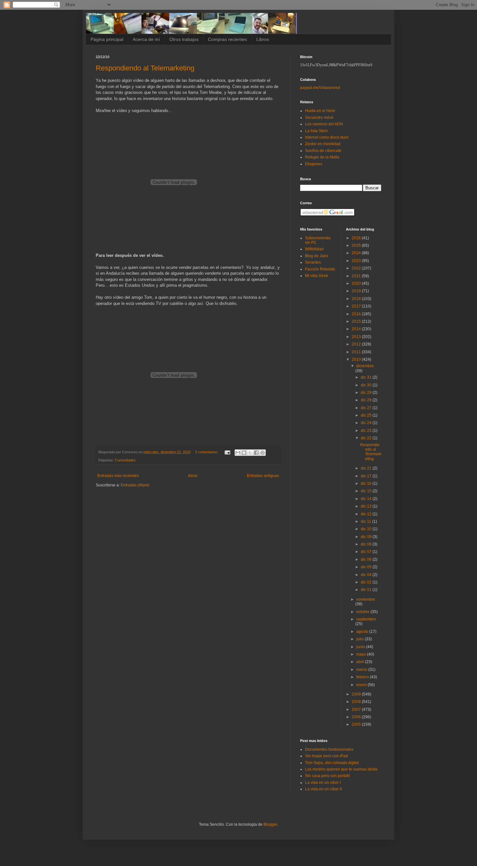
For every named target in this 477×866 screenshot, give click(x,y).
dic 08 (367, 544)
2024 (357, 253)
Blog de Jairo (316, 256)
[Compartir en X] (250, 452)
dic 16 (367, 483)
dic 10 (367, 529)
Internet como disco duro (327, 137)
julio (360, 639)
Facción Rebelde (320, 269)
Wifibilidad (314, 249)
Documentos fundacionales (329, 749)
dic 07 (367, 551)
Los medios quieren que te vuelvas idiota (341, 769)
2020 (357, 283)
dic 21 (367, 468)
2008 (357, 701)
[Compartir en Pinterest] (262, 452)
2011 (357, 352)
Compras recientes (227, 39)
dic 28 (367, 400)
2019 (357, 291)
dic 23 (367, 430)
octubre (363, 611)
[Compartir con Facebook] (256, 452)
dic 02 (367, 582)
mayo (361, 654)
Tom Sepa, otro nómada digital (332, 762)
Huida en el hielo (320, 110)
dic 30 (367, 385)
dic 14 (367, 498)
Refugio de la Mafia (322, 157)
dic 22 (367, 438)
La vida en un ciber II (323, 789)
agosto (362, 631)
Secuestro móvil (319, 117)
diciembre (365, 366)
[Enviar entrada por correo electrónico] (227, 452)
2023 (357, 260)
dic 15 (367, 491)
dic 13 (367, 506)
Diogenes (313, 164)
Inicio (193, 475)
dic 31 (367, 377)
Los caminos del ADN (324, 124)
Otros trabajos (184, 39)
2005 (357, 724)
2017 (357, 306)
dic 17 (367, 476)
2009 (357, 694)
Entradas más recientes (118, 475)
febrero (363, 677)
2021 (357, 276)
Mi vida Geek (316, 275)
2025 (357, 245)
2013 (357, 336)
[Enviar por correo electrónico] (238, 452)
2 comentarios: (207, 452)
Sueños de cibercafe (323, 150)
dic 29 (367, 392)
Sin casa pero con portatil (327, 775)
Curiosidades (125, 460)
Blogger (270, 824)
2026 (357, 238)
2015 (357, 321)
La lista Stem (316, 131)
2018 (357, 298)
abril (360, 661)
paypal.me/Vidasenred (320, 87)
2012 (357, 344)
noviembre (365, 599)
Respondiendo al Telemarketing (145, 68)
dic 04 (367, 574)
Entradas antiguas (263, 475)
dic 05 (367, 567)
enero (362, 685)
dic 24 (367, 422)
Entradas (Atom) (135, 485)
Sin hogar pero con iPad (326, 756)
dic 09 (367, 536)
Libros (262, 39)
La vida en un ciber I (323, 782)
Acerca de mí (146, 39)
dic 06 (367, 559)
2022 (357, 268)
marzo (362, 669)
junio (361, 647)
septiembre (366, 619)
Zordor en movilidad (322, 144)
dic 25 (367, 415)
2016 (357, 314)
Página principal (107, 39)
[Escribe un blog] (244, 452)
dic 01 (367, 589)
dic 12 (367, 514)
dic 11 (366, 521)
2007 (357, 709)
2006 (357, 717)
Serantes (313, 262)
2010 (357, 359)
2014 (357, 329)
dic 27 (367, 408)
